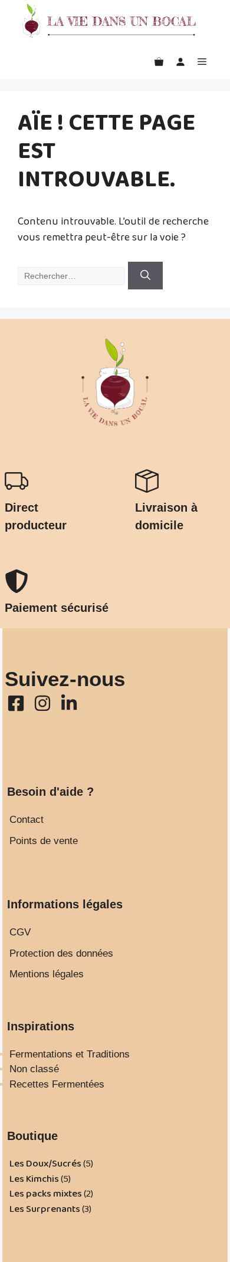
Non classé (34, 1069)
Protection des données (61, 953)
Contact (26, 819)
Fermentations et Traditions (69, 1054)
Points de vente (43, 840)
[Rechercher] (145, 276)
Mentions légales (46, 974)
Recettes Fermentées (56, 1084)
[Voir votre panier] (159, 61)
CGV (20, 932)
